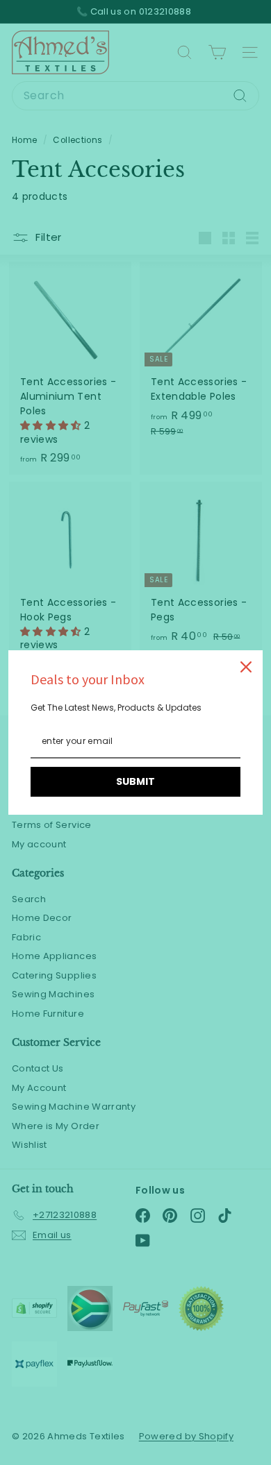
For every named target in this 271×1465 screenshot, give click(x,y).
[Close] (246, 667)
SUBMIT (135, 781)
